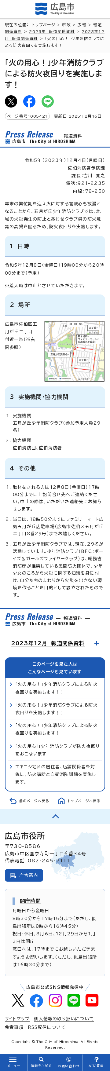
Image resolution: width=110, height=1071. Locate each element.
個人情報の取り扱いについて (64, 1019)
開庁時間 (30, 900)
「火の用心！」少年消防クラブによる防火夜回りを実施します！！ (56, 688)
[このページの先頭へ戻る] (55, 816)
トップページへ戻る (84, 800)
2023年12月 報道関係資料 (48, 643)
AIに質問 (96, 1065)
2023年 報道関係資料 (52, 32)
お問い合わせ (68, 1066)
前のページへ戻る (34, 800)
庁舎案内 (29, 875)
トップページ (43, 25)
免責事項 (14, 1027)
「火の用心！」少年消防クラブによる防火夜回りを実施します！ (56, 729)
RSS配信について (47, 1027)
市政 (66, 25)
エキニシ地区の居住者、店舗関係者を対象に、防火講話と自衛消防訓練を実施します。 (55, 774)
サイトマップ (17, 1019)
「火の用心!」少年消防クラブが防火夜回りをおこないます (57, 750)
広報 (82, 25)
